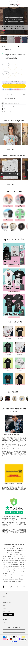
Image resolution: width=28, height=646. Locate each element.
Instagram (17, 566)
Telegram (9, 568)
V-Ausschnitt (5, 230)
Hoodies (21, 230)
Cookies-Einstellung (7, 611)
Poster (14, 402)
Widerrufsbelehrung (7, 602)
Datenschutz (5, 605)
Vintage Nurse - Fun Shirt (10, 146)
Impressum (5, 596)
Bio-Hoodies (13, 230)
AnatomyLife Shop (15, 643)
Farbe (4, 70)
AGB (3, 599)
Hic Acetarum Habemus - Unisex (12, 47)
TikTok (22, 566)
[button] (1, 4)
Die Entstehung (6, 622)
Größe (4, 62)
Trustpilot (5, 531)
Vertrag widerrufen (8, 614)
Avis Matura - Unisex (10, 180)
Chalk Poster (22, 401)
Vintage (14, 401)
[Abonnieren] (23, 631)
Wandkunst (7, 401)
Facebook (10, 566)
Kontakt (4, 608)
